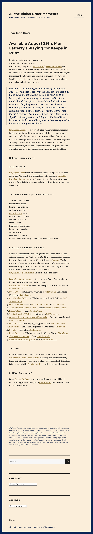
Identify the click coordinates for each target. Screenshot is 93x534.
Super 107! (13, 292)
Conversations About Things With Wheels (28, 317)
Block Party (63, 333)
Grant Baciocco (50, 339)
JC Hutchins (35, 330)
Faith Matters (15, 311)
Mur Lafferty (38, 66)
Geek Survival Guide (18, 298)
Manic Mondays (16, 289)
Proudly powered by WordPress (44, 527)
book (67, 428)
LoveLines (13, 323)
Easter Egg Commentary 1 (20, 279)
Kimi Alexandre (58, 323)
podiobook (62, 440)
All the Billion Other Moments (33, 14)
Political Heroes (16, 304)
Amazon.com (45, 382)
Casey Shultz (25, 430)
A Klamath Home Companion (22, 339)
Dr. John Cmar (35, 311)
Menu (79, 15)
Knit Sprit (60, 327)
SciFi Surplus (50, 292)
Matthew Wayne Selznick (55, 308)
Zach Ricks (24, 445)
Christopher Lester (39, 304)
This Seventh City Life (19, 336)
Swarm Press (63, 442)
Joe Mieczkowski (41, 435)
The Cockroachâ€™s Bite (20, 314)
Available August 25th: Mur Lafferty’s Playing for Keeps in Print (38, 48)
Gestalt (12, 330)
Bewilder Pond (49, 428)
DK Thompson (52, 314)
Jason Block (19, 435)
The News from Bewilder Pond (22, 308)
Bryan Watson (58, 304)
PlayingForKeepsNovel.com (21, 273)
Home (12, 520)
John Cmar (52, 435)
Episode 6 (56, 260)
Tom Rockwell (14, 445)
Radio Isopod (25, 295)
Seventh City (34, 442)
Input (20, 428)
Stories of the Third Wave (49, 442)
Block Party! (14, 333)
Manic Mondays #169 (19, 285)
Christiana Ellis (43, 336)
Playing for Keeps (54, 66)
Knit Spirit (14, 327)
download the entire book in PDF (24, 358)
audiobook (39, 428)
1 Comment (34, 445)
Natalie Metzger (26, 440)
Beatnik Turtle (15, 213)
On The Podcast (18, 320)
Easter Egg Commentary (27, 433)
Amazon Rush (29, 428)
